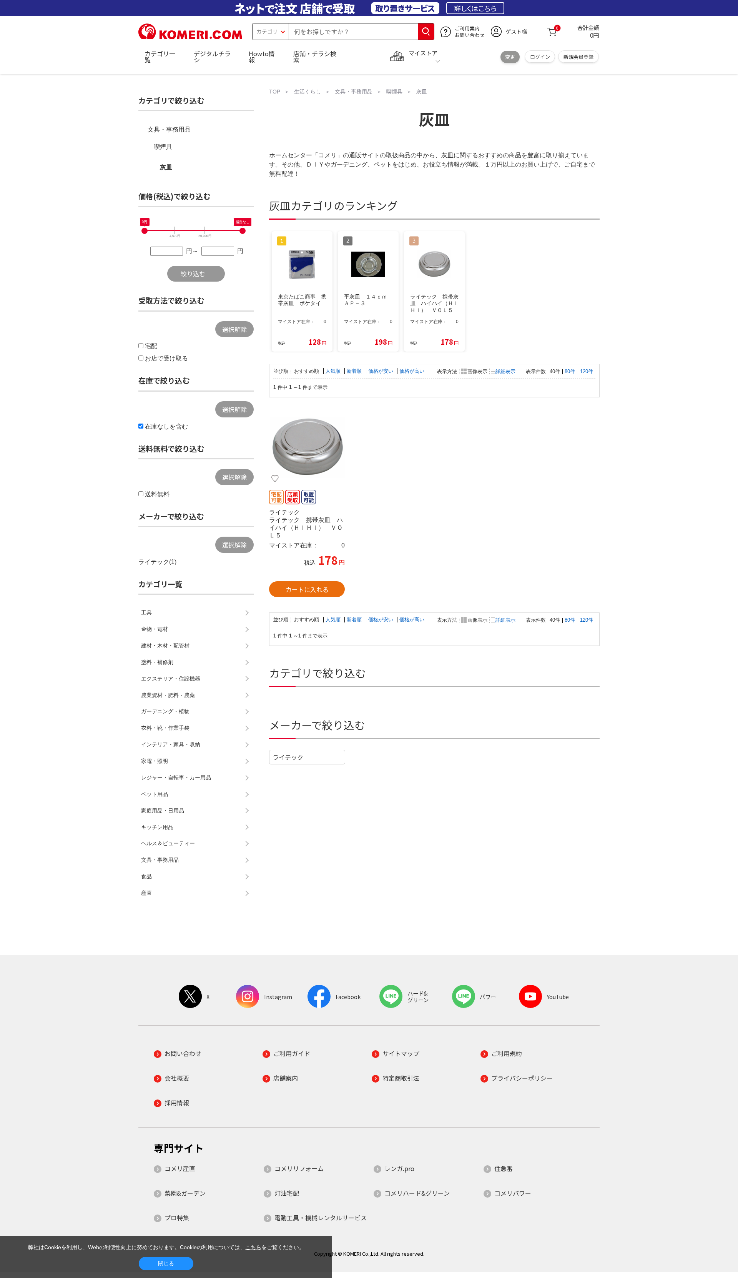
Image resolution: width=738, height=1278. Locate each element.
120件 (586, 371)
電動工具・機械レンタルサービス (320, 1218)
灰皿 (166, 167)
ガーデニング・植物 (165, 711)
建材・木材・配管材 (165, 645)
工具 (146, 612)
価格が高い (411, 371)
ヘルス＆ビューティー (168, 843)
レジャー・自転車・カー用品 (176, 777)
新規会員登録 (578, 56)
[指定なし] (242, 231)
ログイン (540, 56)
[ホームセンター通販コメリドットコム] (190, 36)
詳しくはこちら (475, 8)
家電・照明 (154, 761)
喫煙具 (163, 146)
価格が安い (381, 371)
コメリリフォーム (299, 1168)
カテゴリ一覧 (160, 56)
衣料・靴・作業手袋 (165, 728)
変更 (510, 56)
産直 (146, 893)
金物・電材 (154, 629)
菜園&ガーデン (185, 1193)
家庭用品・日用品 (162, 811)
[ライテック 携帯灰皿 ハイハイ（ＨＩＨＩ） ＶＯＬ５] (307, 447)
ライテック (288, 757)
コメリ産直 (180, 1168)
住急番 (503, 1168)
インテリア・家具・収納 (170, 744)
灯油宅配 (286, 1193)
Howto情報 (262, 56)
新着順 (355, 371)
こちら (253, 1247)
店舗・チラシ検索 (314, 56)
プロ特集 (177, 1218)
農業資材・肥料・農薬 (168, 695)
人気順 (334, 371)
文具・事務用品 (169, 129)
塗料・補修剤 (157, 662)
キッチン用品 (157, 827)
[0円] (144, 231)
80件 (570, 371)
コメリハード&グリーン (417, 1193)
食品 (146, 876)
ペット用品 (154, 794)
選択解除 (234, 329)
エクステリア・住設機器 (170, 679)
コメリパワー (512, 1193)
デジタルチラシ (212, 56)
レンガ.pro (399, 1168)
